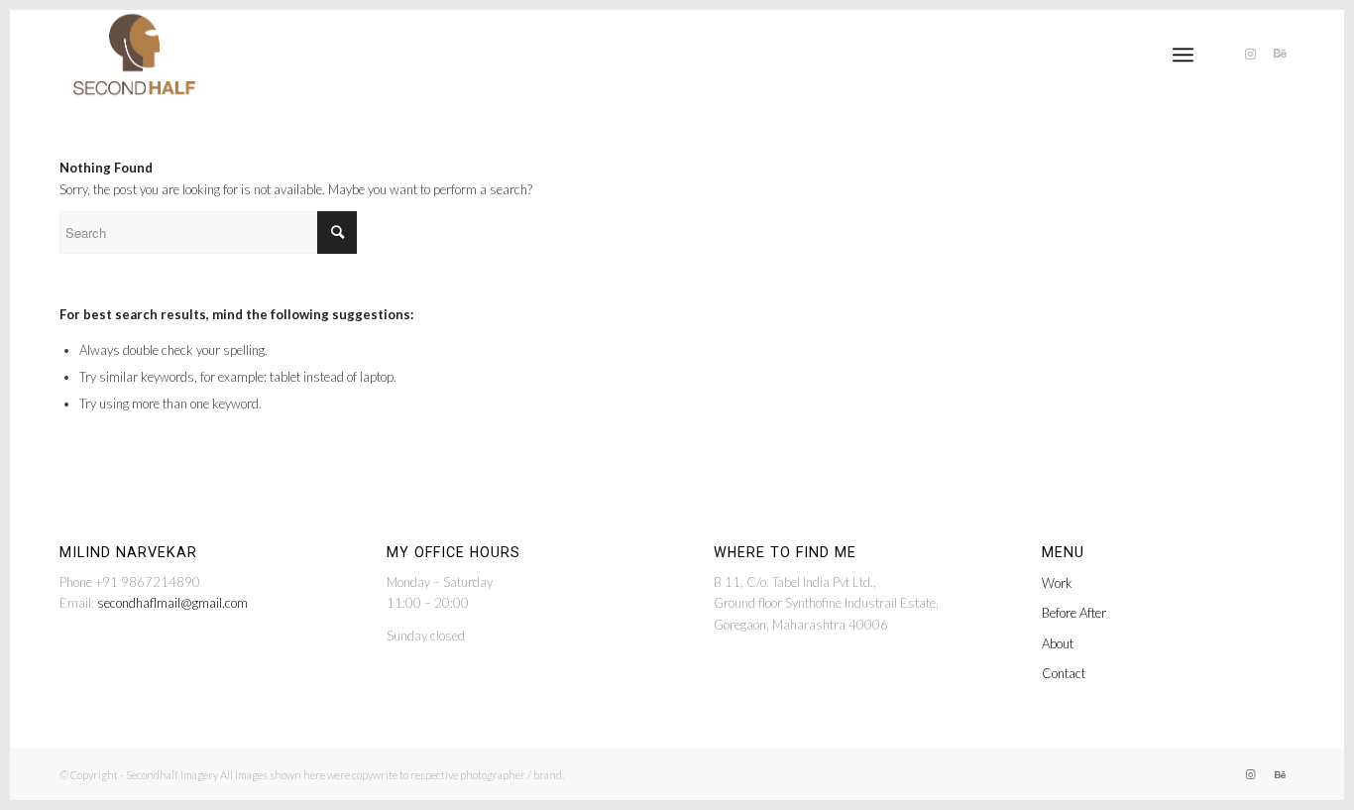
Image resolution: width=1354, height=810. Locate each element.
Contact (1063, 673)
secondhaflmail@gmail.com (172, 603)
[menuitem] (1183, 54)
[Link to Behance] (1280, 53)
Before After (1074, 613)
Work (1057, 583)
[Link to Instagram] (1250, 53)
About (1057, 643)
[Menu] (1183, 54)
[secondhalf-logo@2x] (134, 54)
